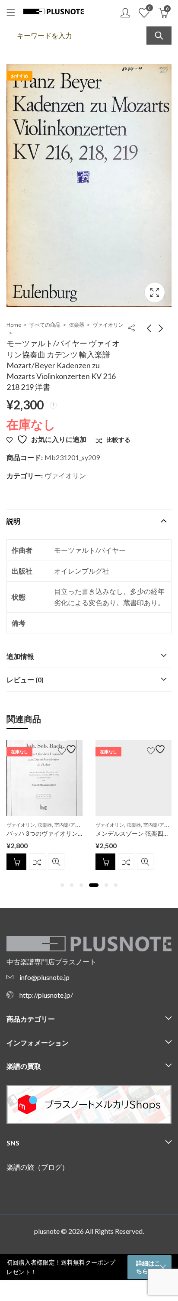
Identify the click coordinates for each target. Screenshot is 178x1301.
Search (159, 35)
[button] (62, 885)
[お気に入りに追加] (68, 749)
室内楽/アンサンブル (76, 824)
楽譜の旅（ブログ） (37, 1167)
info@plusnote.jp (44, 977)
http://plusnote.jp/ (46, 995)
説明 (13, 521)
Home (13, 324)
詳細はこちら (148, 1267)
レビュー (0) (25, 679)
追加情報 (20, 656)
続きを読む (16, 861)
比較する (37, 861)
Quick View (56, 861)
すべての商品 (44, 324)
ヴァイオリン (108, 324)
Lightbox (155, 292)
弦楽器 (76, 324)
